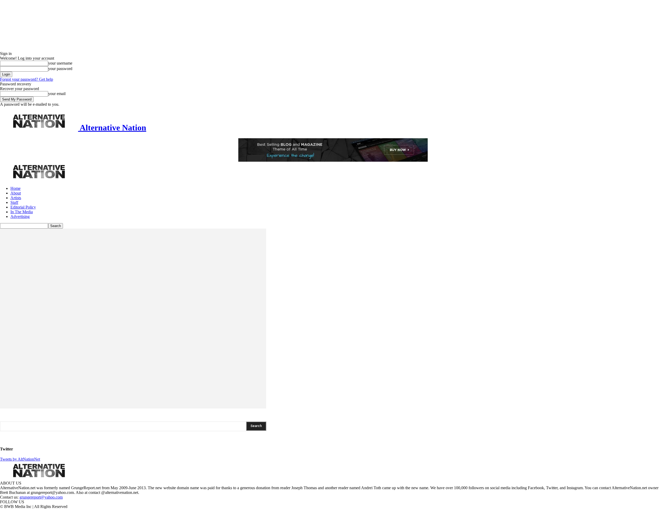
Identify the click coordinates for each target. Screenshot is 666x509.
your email (57, 93)
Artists (15, 198)
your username (60, 63)
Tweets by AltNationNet (20, 459)
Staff (14, 202)
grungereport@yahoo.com (41, 497)
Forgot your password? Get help (26, 79)
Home (15, 188)
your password (60, 68)
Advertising (20, 216)
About (15, 193)
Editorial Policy (23, 207)
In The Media (21, 212)
